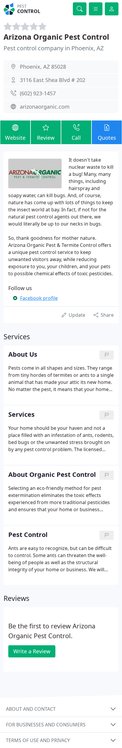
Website (15, 137)
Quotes (107, 137)
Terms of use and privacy (38, 740)
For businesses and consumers (46, 724)
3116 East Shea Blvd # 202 (52, 79)
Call (76, 137)
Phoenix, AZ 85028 (43, 66)
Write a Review (31, 651)
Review (45, 137)
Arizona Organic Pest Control (56, 37)
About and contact (31, 709)
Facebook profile (39, 298)
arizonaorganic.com (45, 106)
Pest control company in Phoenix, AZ (54, 48)
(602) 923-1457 (38, 93)
